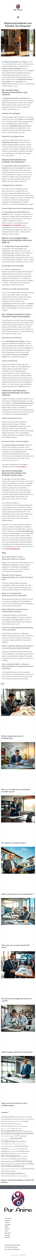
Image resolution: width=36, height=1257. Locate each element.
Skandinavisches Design (11, 1164)
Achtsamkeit (7, 1117)
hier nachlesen (21, 466)
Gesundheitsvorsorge (19, 1144)
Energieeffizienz (11, 1130)
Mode (6, 1226)
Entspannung (27, 1131)
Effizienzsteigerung (8, 1126)
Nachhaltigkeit (10, 1155)
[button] (18, 17)
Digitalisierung (18, 1124)
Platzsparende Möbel (18, 1159)
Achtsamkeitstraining (9, 1119)
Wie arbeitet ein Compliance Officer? (14, 843)
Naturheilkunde (5, 1159)
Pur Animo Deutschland (12, 1245)
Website (7, 1237)
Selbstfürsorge (23, 1161)
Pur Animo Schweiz (11, 1247)
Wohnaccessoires (8, 1171)
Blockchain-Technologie (26, 1119)
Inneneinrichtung (13, 1149)
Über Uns (8, 1233)
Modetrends (24, 1151)
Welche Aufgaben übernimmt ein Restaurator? (17, 1052)
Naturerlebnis (24, 1156)
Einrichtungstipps (21, 1126)
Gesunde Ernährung (11, 1140)
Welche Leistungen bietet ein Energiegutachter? (18, 894)
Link (20, 386)
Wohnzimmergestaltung (9, 1176)
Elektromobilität (16, 1128)
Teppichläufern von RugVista (11, 225)
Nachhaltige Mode (8, 1153)
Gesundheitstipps (7, 1144)
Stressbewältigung (12, 1166)
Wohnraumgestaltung (13, 1173)
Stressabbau (28, 1163)
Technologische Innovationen (11, 1169)
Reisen (7, 1229)
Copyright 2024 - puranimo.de (18, 1255)
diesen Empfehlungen (12, 549)
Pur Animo (8, 1218)
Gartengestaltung (5, 1138)
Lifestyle (7, 1224)
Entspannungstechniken (17, 1133)
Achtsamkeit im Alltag (23, 1117)
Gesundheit (21, 1141)
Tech (6, 1231)
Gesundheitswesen (7, 1146)
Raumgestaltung (7, 1161)
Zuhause (4, 1180)
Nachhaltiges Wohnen (21, 1153)
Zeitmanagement (22, 1176)
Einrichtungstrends (6, 1128)
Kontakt (7, 1235)
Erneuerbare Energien (7, 1136)
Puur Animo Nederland (12, 1249)
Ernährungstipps (20, 1136)
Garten (7, 1222)
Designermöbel (17, 1121)
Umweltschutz (28, 1168)
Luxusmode (14, 1151)
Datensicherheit (6, 1121)
